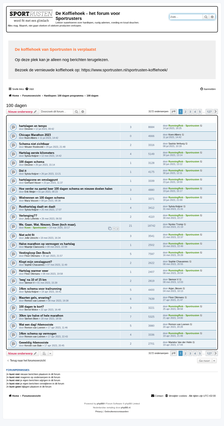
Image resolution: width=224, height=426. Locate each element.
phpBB (100, 403)
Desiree (28, 129)
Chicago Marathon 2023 (35, 135)
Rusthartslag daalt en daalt (37, 206)
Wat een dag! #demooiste (36, 324)
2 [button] (185, 112)
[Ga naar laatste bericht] (201, 125)
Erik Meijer (30, 191)
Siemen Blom (31, 318)
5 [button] (200, 112)
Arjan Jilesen (175, 288)
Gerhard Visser (32, 182)
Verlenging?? (28, 215)
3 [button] (190, 112)
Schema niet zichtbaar (34, 144)
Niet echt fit (26, 235)
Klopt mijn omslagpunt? (35, 261)
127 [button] (209, 112)
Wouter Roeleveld (33, 147)
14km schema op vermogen (37, 333)
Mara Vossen (31, 200)
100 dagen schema (31, 161)
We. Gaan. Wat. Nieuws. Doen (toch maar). (47, 224)
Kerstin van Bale (33, 345)
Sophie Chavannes (34, 264)
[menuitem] (29, 89)
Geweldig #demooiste (33, 342)
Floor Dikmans (32, 255)
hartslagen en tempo (33, 126)
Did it (22, 170)
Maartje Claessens (34, 246)
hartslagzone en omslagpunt (38, 179)
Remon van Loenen (34, 300)
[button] (173, 111)
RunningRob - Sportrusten (183, 125)
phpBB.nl (125, 407)
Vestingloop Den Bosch (35, 252)
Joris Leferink (31, 218)
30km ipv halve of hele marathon (41, 315)
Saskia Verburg (176, 143)
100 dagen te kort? (31, 306)
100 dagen (16, 105)
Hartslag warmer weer (33, 270)
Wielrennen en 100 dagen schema (42, 197)
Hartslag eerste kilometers (36, 152)
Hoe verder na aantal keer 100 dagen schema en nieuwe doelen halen (65, 188)
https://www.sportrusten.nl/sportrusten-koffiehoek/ (124, 70)
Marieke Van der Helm (180, 342)
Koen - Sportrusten (35, 227)
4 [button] (195, 112)
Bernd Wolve (31, 309)
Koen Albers (30, 138)
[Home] (32, 15)
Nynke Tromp (175, 224)
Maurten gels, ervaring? (35, 297)
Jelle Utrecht (31, 238)
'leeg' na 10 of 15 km (33, 279)
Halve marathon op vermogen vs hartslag (47, 243)
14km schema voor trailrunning (40, 288)
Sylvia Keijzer (31, 155)
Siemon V (29, 282)
